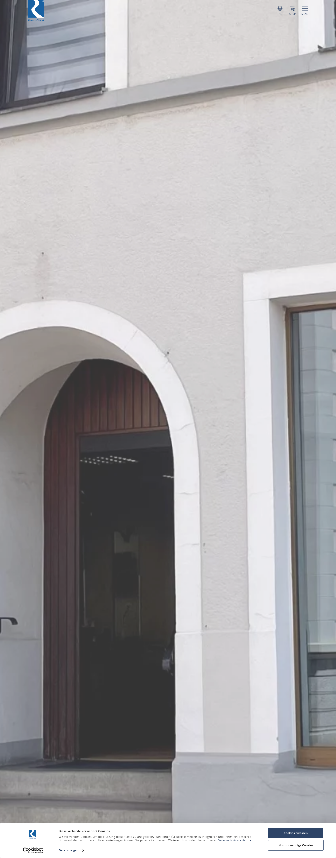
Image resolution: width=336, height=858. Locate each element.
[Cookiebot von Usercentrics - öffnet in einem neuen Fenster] (33, 850)
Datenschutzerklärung (234, 840)
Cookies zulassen (296, 833)
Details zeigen (69, 850)
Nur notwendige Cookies (295, 845)
